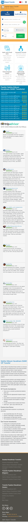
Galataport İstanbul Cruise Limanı (11, 479)
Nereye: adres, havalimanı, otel (11, 24)
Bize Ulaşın (5, 500)
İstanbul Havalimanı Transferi (10, 462)
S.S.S (3, 498)
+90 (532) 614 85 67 (13, 516)
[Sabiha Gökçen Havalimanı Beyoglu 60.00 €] (14, 105)
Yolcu (5, 34)
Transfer (7, 14)
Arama (20, 36)
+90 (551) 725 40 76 (11, 514)
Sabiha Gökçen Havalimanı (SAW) (11, 477)
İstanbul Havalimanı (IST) (9, 474)
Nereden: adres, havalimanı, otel (12, 19)
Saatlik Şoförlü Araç (20, 14)
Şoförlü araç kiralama (8, 495)
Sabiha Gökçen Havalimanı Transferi (12, 464)
